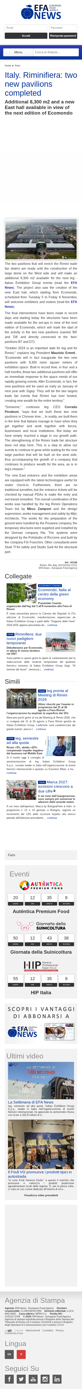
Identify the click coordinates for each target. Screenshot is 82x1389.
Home (8, 65)
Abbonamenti (32, 1330)
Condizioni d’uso (14, 1333)
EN (9, 1354)
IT (21, 1354)
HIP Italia (41, 992)
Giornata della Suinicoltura (41, 952)
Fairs (17, 65)
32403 (60, 1325)
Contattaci (47, 1330)
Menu (18, 52)
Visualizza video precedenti (41, 1195)
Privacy (60, 1330)
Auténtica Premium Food (41, 911)
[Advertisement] (41, 174)
